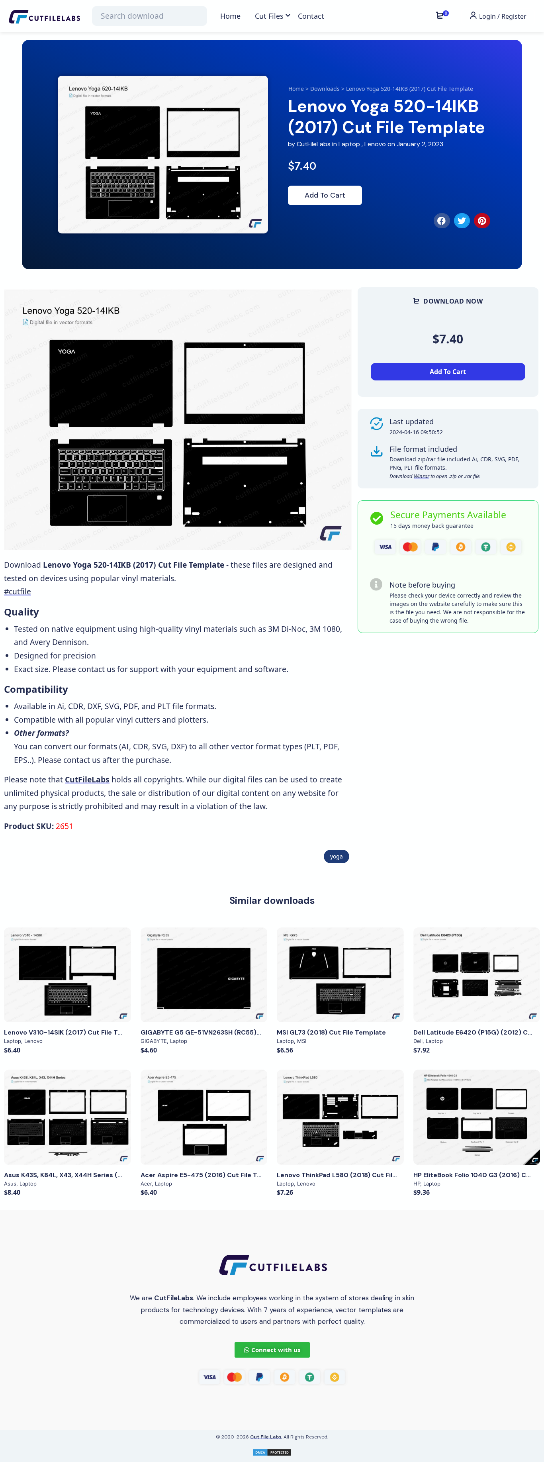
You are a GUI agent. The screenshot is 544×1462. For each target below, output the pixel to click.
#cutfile (17, 591)
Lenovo (375, 144)
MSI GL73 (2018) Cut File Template (331, 1032)
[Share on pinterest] (482, 220)
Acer (146, 1183)
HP (416, 1183)
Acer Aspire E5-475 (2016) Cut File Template (212, 1175)
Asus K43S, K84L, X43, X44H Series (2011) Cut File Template (98, 1175)
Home (296, 88)
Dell (418, 1041)
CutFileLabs (314, 144)
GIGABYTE (154, 1041)
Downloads (325, 88)
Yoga (336, 856)
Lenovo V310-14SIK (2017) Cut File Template (74, 1032)
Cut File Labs (266, 1437)
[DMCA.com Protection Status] (272, 1451)
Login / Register (501, 16)
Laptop (349, 144)
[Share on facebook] (442, 220)
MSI (301, 1041)
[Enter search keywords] (149, 16)
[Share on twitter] (462, 220)
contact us (96, 669)
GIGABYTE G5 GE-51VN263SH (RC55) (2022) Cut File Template (240, 1032)
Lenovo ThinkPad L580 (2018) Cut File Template (353, 1175)
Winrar (421, 476)
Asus (10, 1183)
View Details (67, 974)
